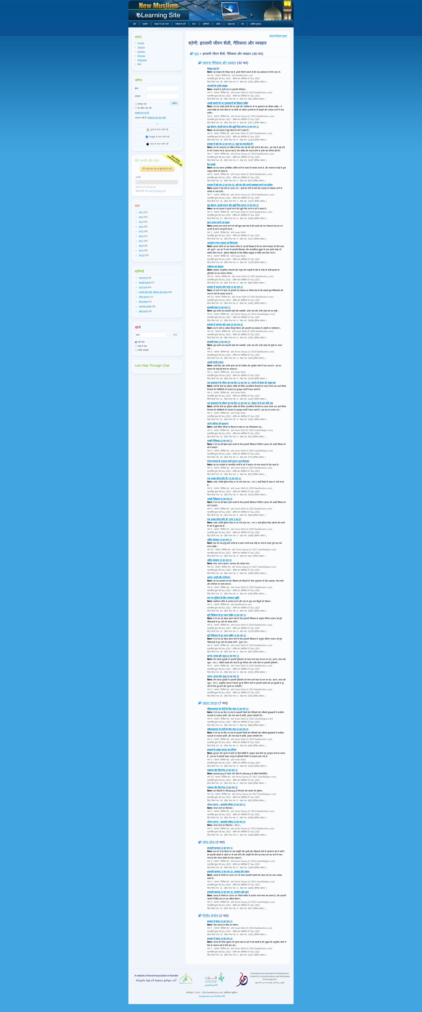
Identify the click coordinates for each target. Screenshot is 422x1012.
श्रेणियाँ (206, 24)
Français (141, 56)
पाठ (196, 54)
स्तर (193, 24)
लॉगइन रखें (141, 104)
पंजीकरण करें (180, 24)
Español (141, 52)
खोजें (218, 24)
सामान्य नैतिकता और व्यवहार (219, 63)
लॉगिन (174, 103)
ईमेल (136, 88)
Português (142, 60)
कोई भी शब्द (142, 346)
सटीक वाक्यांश (143, 350)
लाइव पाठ (231, 24)
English (140, 43)
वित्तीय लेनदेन (210, 915)
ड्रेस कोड (208, 842)
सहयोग (145, 24)
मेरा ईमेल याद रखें (144, 108)
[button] (136, 212)
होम (134, 24)
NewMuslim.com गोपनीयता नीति (212, 996)
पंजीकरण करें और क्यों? (157, 117)
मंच (242, 24)
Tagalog (141, 47)
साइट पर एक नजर (161, 24)
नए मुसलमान (159, 11)
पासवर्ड (137, 96)
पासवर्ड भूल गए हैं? (142, 113)
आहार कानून (210, 703)
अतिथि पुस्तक (255, 24)
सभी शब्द (141, 342)
